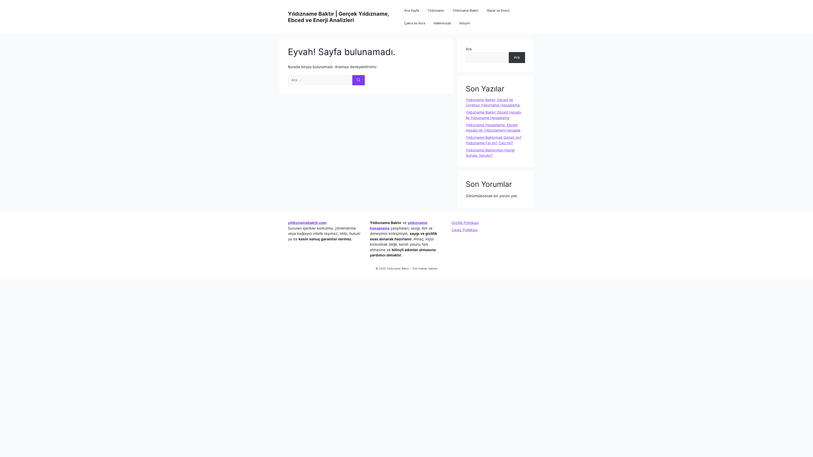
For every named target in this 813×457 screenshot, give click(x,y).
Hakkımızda (442, 23)
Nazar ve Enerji (498, 10)
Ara (469, 49)
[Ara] (358, 80)
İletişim (464, 23)
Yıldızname (435, 10)
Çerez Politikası (465, 230)
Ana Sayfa (411, 10)
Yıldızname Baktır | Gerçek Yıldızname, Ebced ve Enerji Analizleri (338, 17)
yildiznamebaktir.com (307, 223)
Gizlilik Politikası (465, 223)
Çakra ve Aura (414, 23)
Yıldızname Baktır (465, 10)
